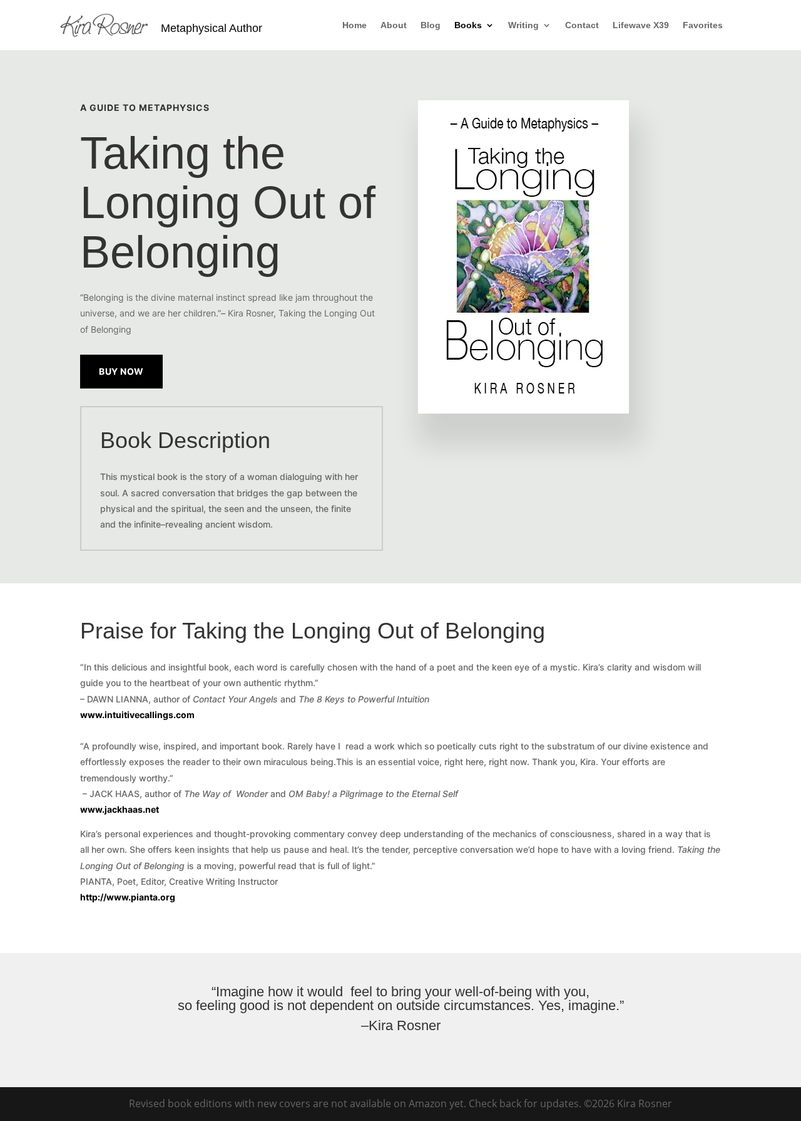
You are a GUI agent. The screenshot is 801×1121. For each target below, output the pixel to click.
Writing (523, 25)
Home (354, 25)
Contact (582, 25)
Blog (431, 25)
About (393, 25)
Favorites (703, 25)
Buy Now (121, 371)
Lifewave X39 (641, 25)
